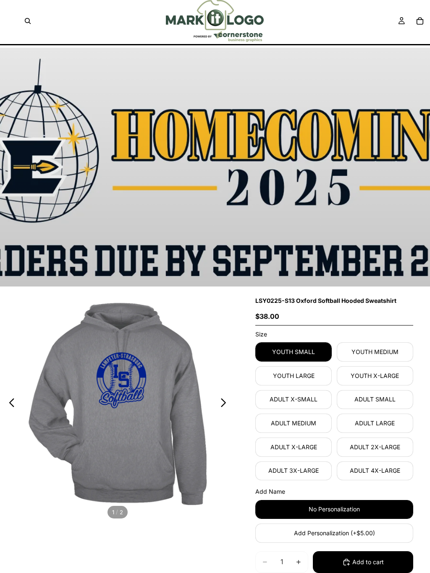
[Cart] (420, 21)
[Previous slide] (9, 404)
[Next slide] (225, 404)
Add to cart (368, 561)
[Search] (27, 21)
